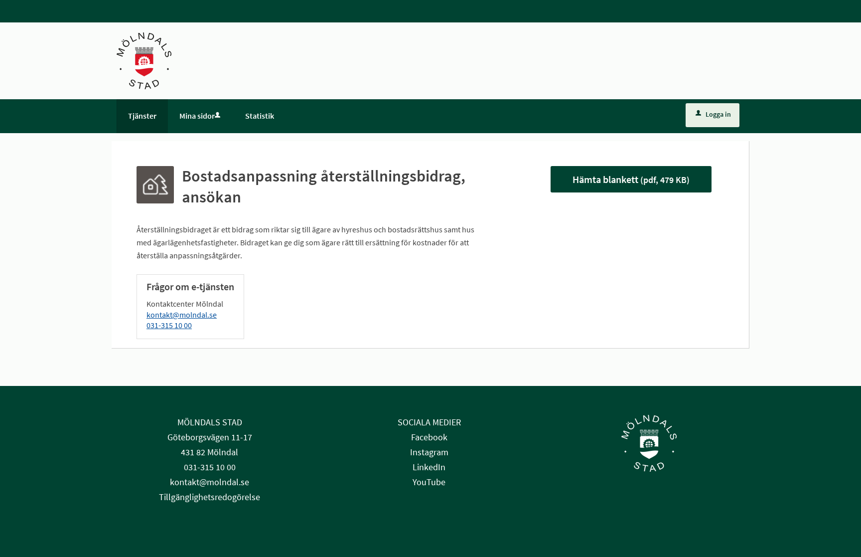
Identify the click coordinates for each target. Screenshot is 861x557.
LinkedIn (429, 467)
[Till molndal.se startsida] (144, 59)
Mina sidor (197, 116)
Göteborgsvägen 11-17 (209, 437)
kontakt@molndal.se (181, 315)
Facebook (429, 437)
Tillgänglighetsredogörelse (209, 497)
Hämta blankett (631, 179)
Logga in (718, 114)
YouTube (429, 482)
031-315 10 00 (169, 325)
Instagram (429, 452)
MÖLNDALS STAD (209, 422)
